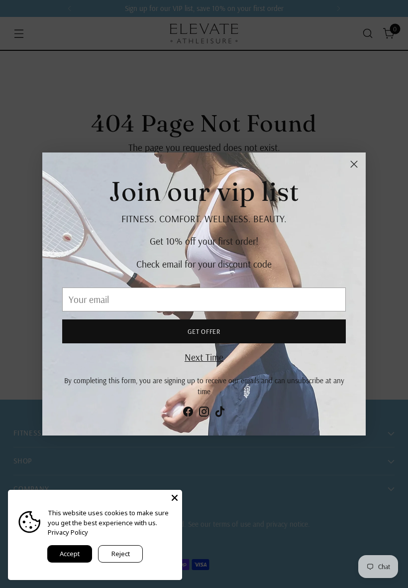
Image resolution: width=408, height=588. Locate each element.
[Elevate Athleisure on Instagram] (204, 414)
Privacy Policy (68, 532)
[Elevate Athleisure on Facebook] (188, 414)
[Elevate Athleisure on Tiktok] (220, 414)
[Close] (354, 164)
